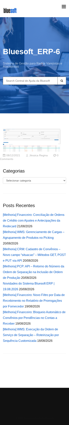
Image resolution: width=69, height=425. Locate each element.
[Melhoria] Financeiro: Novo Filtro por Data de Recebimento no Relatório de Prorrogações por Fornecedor (34, 300)
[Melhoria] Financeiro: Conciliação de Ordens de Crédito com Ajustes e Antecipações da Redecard (33, 220)
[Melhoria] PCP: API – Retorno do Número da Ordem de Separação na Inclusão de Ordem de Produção (33, 272)
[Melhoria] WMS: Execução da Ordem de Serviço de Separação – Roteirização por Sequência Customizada (31, 335)
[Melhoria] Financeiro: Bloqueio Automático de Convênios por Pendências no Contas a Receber (34, 317)
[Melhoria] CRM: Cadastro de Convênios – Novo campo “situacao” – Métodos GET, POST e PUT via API (34, 255)
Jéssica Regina (38, 155)
